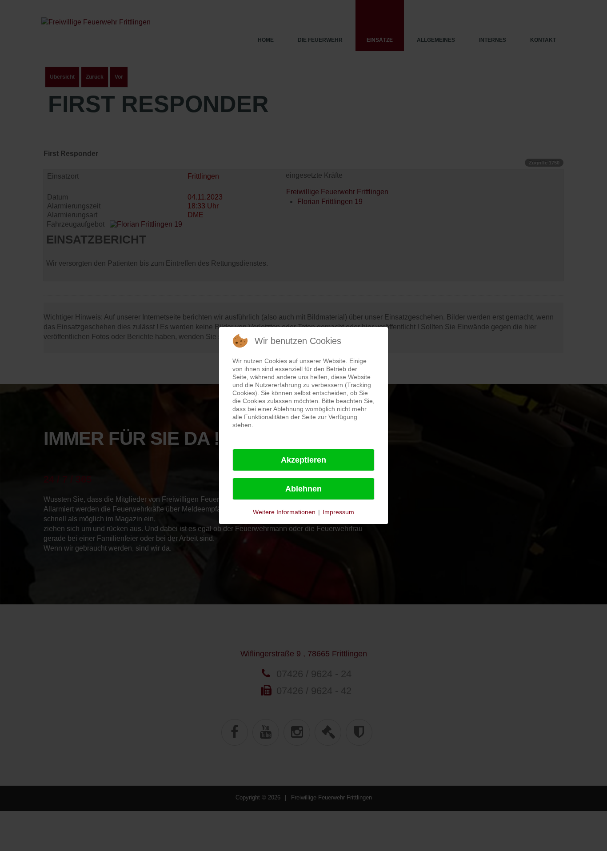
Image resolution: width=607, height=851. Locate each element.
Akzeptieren (303, 459)
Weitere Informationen (284, 511)
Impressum (338, 511)
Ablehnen (303, 488)
